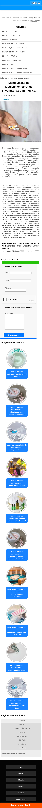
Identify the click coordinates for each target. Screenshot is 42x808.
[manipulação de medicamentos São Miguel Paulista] (17, 358)
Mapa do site (21, 799)
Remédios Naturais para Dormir (15, 68)
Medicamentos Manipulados (13, 52)
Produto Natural (9, 56)
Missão (21, 780)
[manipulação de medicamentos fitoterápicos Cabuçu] (17, 467)
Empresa (21, 773)
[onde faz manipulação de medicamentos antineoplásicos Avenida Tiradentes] (17, 613)
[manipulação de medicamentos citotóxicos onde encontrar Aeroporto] (17, 393)
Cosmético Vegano (10, 31)
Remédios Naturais (10, 64)
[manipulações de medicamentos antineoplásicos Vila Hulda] (17, 687)
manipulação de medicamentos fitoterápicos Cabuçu (17, 483)
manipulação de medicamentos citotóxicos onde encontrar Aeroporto (17, 410)
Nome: (7, 272)
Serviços (21, 27)
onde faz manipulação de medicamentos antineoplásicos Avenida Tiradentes (16, 631)
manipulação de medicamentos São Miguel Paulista (17, 374)
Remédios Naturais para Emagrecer (17, 72)
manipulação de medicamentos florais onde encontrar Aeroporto (17, 518)
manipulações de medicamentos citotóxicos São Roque (17, 667)
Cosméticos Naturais (11, 35)
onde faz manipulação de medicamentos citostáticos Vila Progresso (16, 593)
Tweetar (6, 99)
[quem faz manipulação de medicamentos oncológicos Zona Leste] (17, 431)
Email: (7, 280)
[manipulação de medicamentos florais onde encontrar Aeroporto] (17, 502)
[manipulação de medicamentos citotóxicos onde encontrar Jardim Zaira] (17, 538)
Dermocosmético (9, 39)
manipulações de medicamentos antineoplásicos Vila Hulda (17, 704)
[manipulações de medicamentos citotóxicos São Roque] (17, 651)
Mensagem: (9, 313)
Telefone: (8, 288)
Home (21, 767)
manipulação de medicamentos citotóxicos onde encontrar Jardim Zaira (16, 555)
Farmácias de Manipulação (13, 44)
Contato (21, 793)
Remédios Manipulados (11, 60)
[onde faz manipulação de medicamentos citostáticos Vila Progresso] (17, 576)
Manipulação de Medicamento (14, 48)
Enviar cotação (13, 335)
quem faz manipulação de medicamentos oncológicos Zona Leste (17, 447)
